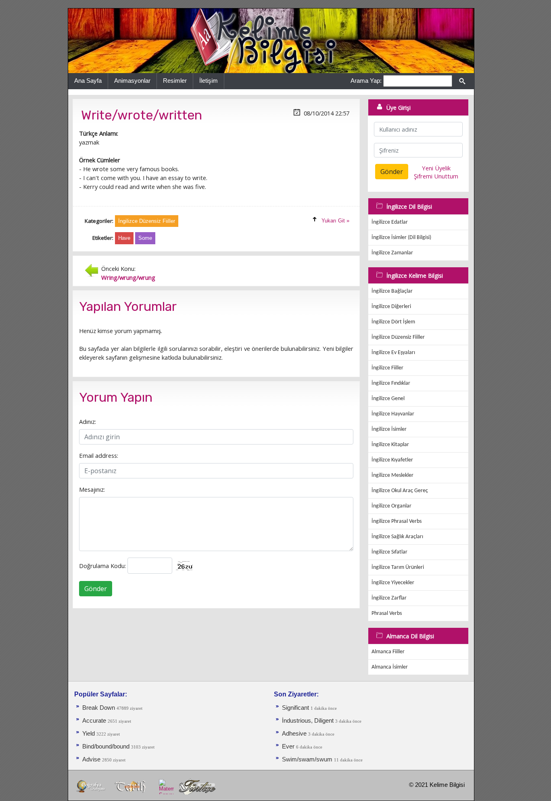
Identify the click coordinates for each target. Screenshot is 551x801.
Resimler (175, 80)
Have (124, 238)
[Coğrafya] (91, 786)
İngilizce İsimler (389, 429)
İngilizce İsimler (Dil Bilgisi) (401, 238)
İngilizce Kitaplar (390, 445)
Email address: (98, 455)
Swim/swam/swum (308, 759)
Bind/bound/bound (106, 746)
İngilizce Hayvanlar (393, 414)
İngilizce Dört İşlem (393, 322)
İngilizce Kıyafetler (392, 460)
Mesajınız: (92, 489)
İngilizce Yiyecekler (393, 583)
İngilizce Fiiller (387, 368)
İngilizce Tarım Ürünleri (398, 567)
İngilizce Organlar (391, 506)
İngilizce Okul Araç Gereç (400, 491)
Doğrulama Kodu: (102, 566)
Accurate (95, 720)
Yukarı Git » (335, 221)
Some (145, 238)
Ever (289, 746)
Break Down (98, 708)
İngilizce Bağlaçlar (392, 291)
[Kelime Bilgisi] (271, 40)
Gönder (95, 588)
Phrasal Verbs (387, 613)
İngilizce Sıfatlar (389, 552)
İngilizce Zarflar (389, 598)
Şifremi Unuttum (436, 176)
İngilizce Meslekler (392, 475)
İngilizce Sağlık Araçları (397, 537)
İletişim (208, 80)
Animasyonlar (132, 80)
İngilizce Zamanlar (392, 253)
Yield (89, 733)
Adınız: (87, 421)
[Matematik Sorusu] (166, 786)
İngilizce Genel (388, 399)
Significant (296, 708)
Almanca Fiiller (388, 652)
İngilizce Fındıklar (391, 383)
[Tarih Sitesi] (132, 786)
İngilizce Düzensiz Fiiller (398, 337)
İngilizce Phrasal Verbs (397, 521)
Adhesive (295, 733)
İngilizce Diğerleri (391, 307)
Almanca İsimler (390, 667)
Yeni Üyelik (436, 168)
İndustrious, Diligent (308, 720)
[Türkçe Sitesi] (197, 786)
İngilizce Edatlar (390, 222)
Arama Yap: (366, 80)
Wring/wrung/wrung (128, 277)
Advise (92, 759)
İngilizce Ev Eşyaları (393, 353)
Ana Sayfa (88, 80)
